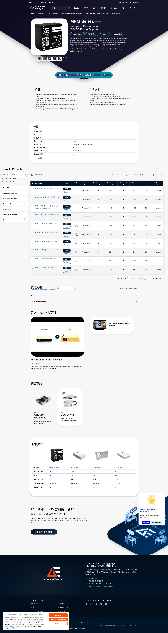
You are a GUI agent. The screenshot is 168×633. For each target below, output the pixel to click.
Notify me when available (43, 208)
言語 (122, 2)
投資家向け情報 (63, 607)
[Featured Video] (57, 337)
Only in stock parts (10, 178)
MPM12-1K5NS (39, 232)
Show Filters (38, 175)
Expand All (123, 288)
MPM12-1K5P (38, 241)
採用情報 (61, 603)
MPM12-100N (38, 188)
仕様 (67, 75)
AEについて (34, 603)
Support (106, 75)
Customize (58, 623)
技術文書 (88, 75)
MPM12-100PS (39, 214)
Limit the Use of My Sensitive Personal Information (71, 628)
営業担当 (91, 34)
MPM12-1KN (38, 259)
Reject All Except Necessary (58, 619)
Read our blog (144, 511)
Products (40, 13)
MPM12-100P (38, 206)
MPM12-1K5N (38, 223)
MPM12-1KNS (39, 267)
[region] (36, 620)
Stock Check (77, 34)
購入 (66, 188)
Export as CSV (133, 175)
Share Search (146, 175)
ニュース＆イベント (37, 611)
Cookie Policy (32, 626)
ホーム (33, 13)
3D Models (118, 34)
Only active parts (10, 181)
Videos (97, 75)
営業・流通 (61, 611)
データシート (104, 34)
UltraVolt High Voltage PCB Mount (72, 13)
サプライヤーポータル (71, 624)
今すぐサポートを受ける (43, 532)
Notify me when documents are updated (43, 289)
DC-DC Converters (52, 13)
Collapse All (133, 288)
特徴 (60, 75)
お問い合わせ (54, 188)
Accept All (58, 615)
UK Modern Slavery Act (85, 624)
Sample (66, 192)
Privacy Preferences (99, 624)
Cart (136, 2)
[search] (14, 175)
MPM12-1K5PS (39, 250)
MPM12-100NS (39, 197)
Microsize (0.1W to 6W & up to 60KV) (98, 13)
